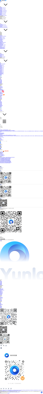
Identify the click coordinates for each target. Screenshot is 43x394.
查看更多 (2, 152)
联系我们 (1, 74)
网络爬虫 (1, 83)
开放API (1, 290)
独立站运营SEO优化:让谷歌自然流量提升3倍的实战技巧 (6, 162)
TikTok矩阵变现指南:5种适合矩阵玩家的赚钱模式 (5, 160)
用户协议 (1, 306)
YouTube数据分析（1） (2, 155)
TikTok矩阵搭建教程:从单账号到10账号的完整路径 (5, 158)
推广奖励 (1, 97)
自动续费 (1, 95)
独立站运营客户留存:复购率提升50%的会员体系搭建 (5, 161)
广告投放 (1, 282)
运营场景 (1, 102)
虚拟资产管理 (1, 89)
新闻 (0, 303)
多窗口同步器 (1, 291)
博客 (0, 100)
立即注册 (1, 240)
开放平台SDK (1, 297)
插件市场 (1, 99)
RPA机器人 (1, 86)
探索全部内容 (1, 105)
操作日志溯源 (1, 93)
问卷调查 (1, 81)
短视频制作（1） (2, 153)
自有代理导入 (1, 293)
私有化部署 (1, 87)
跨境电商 (1, 79)
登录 (0, 110)
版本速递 (1, 104)
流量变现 (1, 82)
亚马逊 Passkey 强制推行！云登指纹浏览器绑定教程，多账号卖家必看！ (7, 157)
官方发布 (1, 103)
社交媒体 (1, 80)
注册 (1, 110)
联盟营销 (1, 283)
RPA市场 (1, 98)
